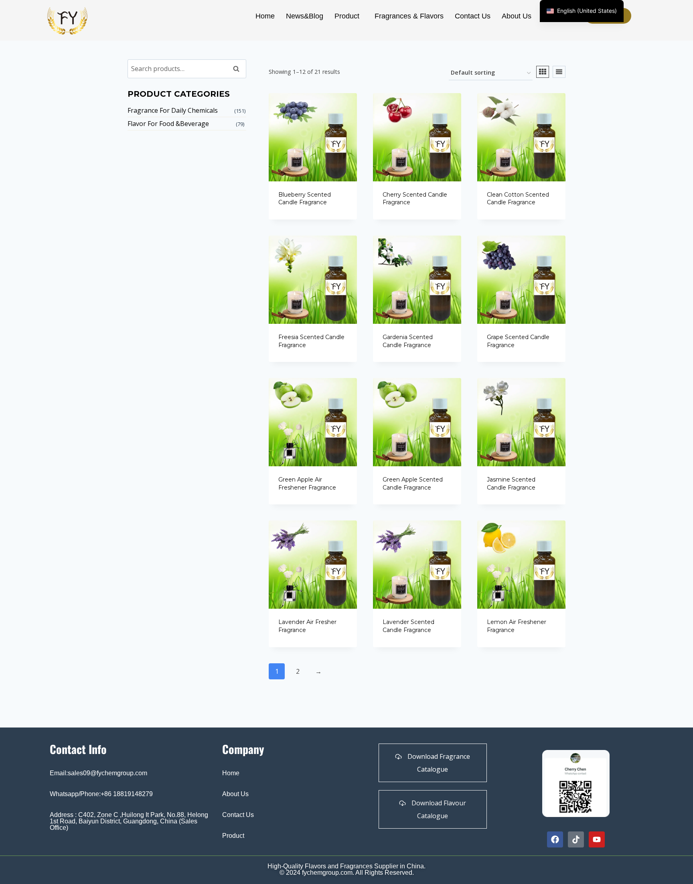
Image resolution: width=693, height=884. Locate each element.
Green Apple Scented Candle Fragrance (413, 483)
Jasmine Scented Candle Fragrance (511, 483)
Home (265, 16)
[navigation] (582, 11)
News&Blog (304, 16)
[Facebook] (555, 839)
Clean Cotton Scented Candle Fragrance (518, 198)
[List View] (559, 72)
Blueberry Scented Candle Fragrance (304, 198)
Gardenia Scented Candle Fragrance (408, 341)
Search (238, 68)
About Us (516, 16)
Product (346, 16)
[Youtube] (597, 839)
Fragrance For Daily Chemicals (173, 110)
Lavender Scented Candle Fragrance (408, 626)
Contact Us (472, 16)
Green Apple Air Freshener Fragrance (307, 483)
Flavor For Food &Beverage (168, 123)
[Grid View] (542, 72)
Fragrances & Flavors (409, 16)
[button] (349, 16)
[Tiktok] (576, 839)
